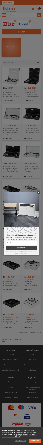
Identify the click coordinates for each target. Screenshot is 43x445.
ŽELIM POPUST (21, 248)
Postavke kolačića (20, 441)
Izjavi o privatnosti (21, 435)
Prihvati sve (35, 441)
